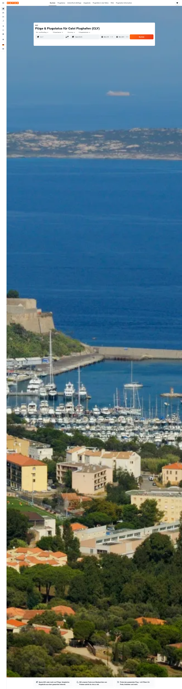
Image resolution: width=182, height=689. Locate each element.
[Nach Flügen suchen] (3, 9)
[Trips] (3, 39)
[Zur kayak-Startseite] (13, 3)
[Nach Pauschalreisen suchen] (3, 21)
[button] (3, 3)
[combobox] (42, 32)
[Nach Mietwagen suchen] (3, 17)
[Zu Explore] (3, 26)
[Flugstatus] (3, 30)
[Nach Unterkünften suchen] (3, 13)
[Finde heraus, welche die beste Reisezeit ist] (3, 34)
